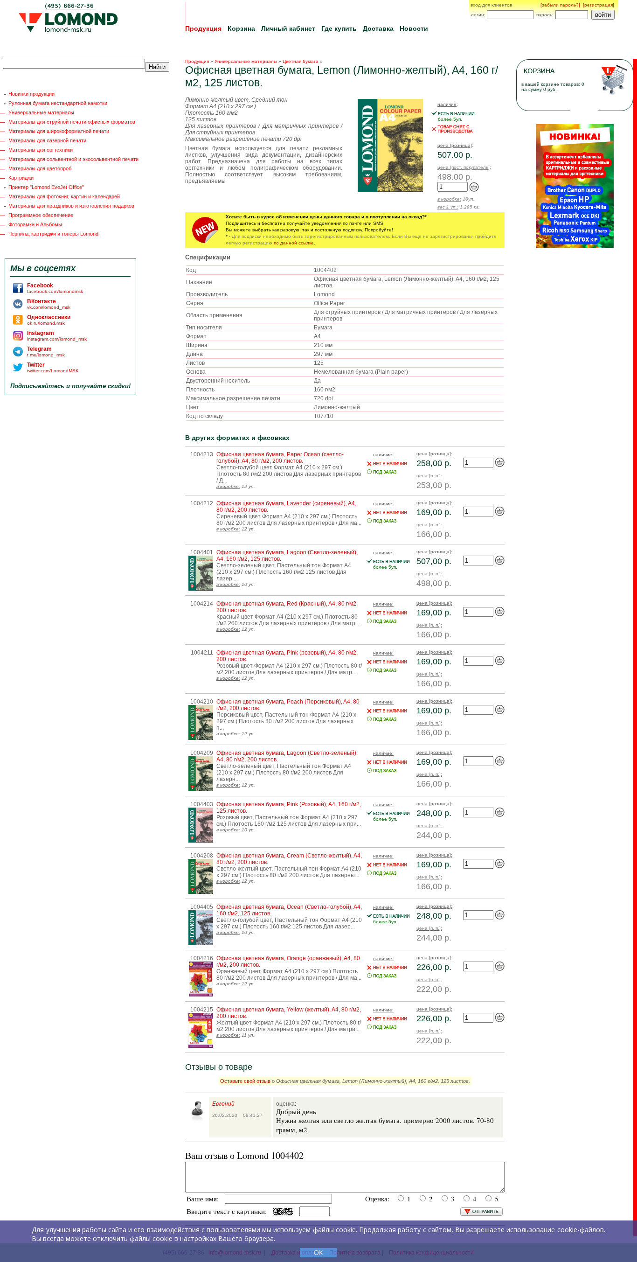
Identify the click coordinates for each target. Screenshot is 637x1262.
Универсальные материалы (41, 112)
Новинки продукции (31, 94)
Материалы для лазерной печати (47, 140)
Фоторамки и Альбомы (35, 224)
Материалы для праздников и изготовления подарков (71, 206)
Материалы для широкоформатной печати (58, 131)
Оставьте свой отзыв (245, 1081)
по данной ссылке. (294, 242)
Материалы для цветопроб (39, 168)
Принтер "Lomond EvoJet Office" (46, 187)
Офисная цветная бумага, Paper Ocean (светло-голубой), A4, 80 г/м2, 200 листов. (280, 457)
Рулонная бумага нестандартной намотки (57, 103)
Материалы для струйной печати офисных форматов (71, 122)
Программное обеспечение (40, 215)
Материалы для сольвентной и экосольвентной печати (73, 159)
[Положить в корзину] (474, 190)
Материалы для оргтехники (40, 150)
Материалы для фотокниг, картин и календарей (64, 196)
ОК (318, 1252)
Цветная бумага (300, 61)
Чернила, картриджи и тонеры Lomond (53, 234)
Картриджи (21, 178)
